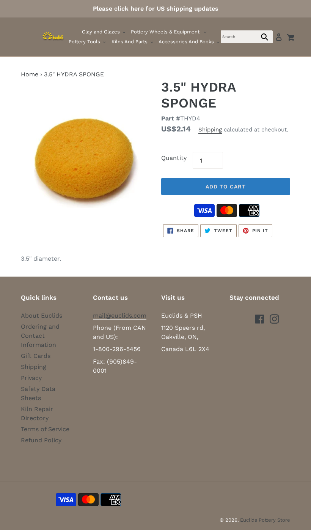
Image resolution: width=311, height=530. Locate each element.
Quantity (174, 157)
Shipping (210, 129)
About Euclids (41, 315)
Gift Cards (35, 355)
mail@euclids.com (119, 315)
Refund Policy (41, 440)
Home (29, 74)
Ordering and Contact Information (40, 335)
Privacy (31, 377)
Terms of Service (45, 429)
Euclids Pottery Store (265, 520)
